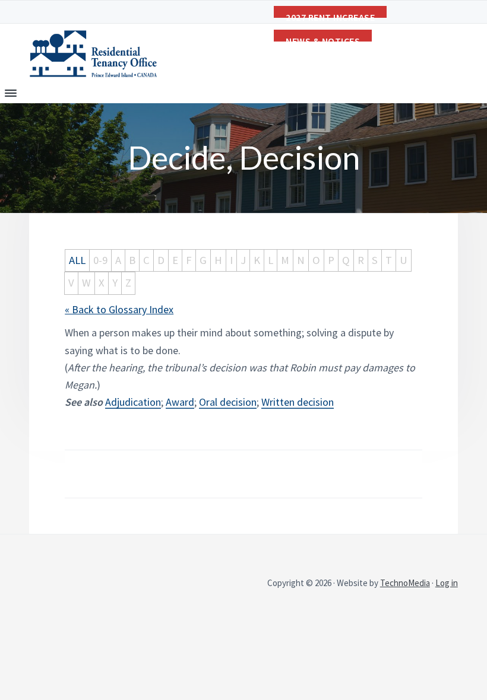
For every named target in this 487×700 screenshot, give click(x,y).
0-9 (100, 260)
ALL (77, 260)
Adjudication (133, 402)
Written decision (297, 402)
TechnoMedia (405, 582)
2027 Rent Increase (330, 14)
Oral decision (228, 402)
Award (180, 402)
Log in (446, 582)
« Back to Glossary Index (119, 309)
